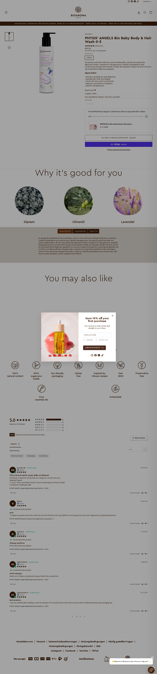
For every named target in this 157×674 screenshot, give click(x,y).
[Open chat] (151, 670)
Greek (89, 340)
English (103, 340)
